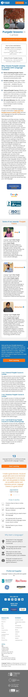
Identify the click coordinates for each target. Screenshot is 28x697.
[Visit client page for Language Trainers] (14, 685)
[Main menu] (26, 2)
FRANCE (16, 638)
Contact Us (3, 619)
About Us (3, 621)
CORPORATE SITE (18, 640)
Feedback (3, 632)
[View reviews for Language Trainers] (14, 690)
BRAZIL (16, 629)
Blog (2, 626)
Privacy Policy (4, 640)
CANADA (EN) (18, 622)
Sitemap (3, 638)
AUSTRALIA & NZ (18, 627)
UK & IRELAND (18, 625)
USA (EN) (17, 620)
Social (2, 628)
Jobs (2, 623)
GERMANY (17, 632)
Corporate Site (4, 630)
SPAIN (16, 634)
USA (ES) (21, 620)
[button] (11, 494)
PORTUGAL (17, 636)
